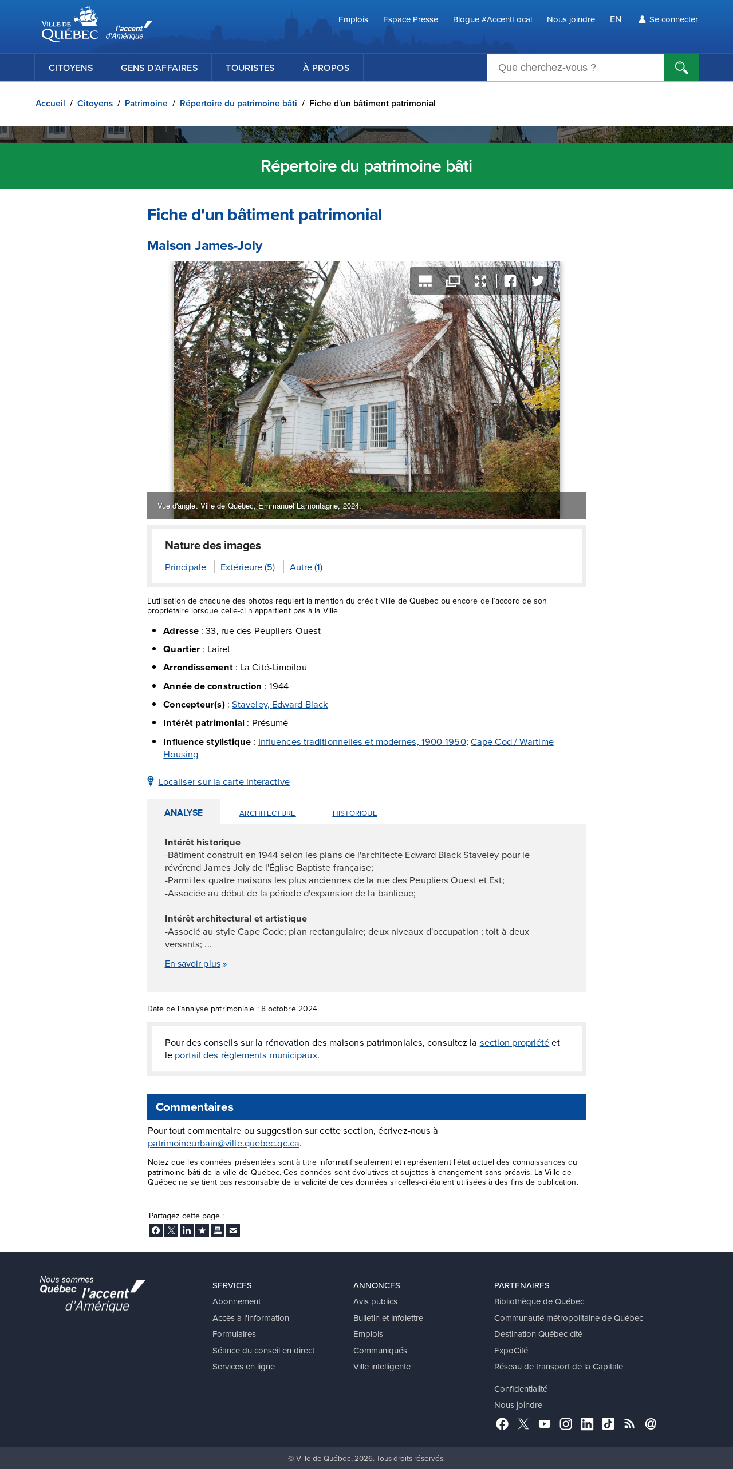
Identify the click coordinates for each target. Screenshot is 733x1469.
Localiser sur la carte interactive (224, 781)
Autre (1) (306, 566)
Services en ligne (243, 1366)
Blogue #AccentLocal (492, 19)
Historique (355, 813)
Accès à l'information (250, 1318)
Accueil (50, 103)
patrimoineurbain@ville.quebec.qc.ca (224, 1142)
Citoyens (71, 67)
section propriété (515, 1042)
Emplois (353, 19)
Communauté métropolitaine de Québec (568, 1318)
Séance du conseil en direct (263, 1350)
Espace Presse (410, 19)
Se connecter (673, 19)
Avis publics (375, 1301)
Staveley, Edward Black (280, 703)
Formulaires (234, 1334)
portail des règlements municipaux (246, 1054)
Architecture (267, 813)
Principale (185, 566)
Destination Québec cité (538, 1334)
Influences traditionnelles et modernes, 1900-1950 (362, 741)
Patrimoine (146, 103)
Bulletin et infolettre (388, 1318)
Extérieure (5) (247, 566)
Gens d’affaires (159, 67)
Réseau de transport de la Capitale (558, 1366)
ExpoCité (511, 1350)
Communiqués (380, 1350)
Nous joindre (571, 19)
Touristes (250, 67)
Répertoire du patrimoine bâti (238, 103)
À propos (326, 67)
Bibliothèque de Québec (539, 1301)
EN (616, 18)
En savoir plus (192, 963)
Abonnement (236, 1301)
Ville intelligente (382, 1366)
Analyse (183, 812)
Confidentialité (520, 1389)
